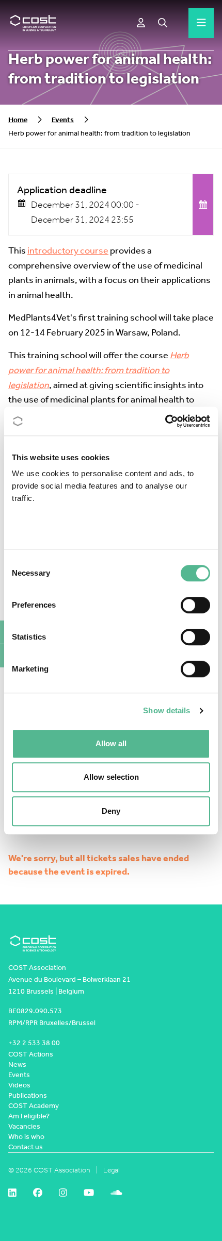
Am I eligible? (29, 1116)
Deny (111, 811)
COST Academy (33, 1105)
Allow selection (111, 777)
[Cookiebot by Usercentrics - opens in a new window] (165, 421)
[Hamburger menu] (201, 23)
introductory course (67, 250)
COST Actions (30, 1054)
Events (63, 119)
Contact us (25, 1147)
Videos (19, 1085)
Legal (111, 1170)
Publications (27, 1095)
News (17, 1064)
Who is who (26, 1136)
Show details (166, 710)
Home (17, 119)
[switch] (195, 605)
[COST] (33, 23)
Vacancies (24, 1126)
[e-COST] (141, 23)
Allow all (111, 743)
